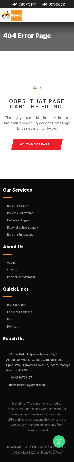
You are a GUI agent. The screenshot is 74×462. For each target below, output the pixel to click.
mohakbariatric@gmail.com (27, 385)
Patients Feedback (19, 312)
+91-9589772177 (24, 4)
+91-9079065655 (54, 4)
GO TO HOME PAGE (35, 144)
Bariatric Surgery (18, 206)
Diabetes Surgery (18, 220)
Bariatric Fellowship (20, 213)
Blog (10, 319)
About (11, 262)
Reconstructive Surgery (22, 227)
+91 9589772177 (20, 377)
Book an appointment (21, 277)
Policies (12, 326)
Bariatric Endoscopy (20, 235)
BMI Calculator (16, 305)
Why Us (12, 270)
